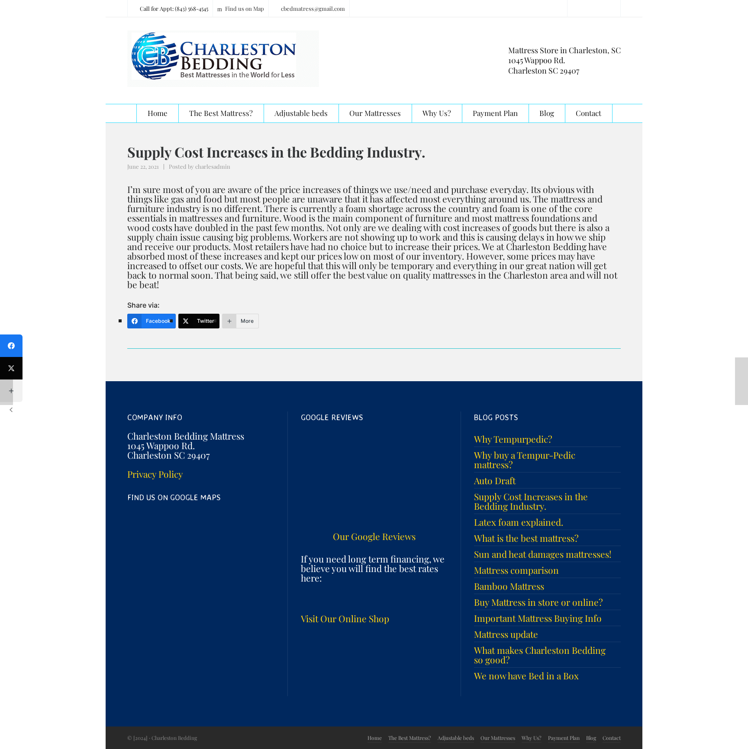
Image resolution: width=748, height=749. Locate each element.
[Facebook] (11, 345)
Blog (591, 737)
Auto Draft (495, 480)
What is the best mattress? (526, 538)
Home (375, 737)
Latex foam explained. (518, 522)
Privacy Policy (155, 474)
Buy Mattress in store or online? (538, 602)
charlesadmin (212, 166)
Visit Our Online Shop (345, 618)
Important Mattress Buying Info (538, 618)
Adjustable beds (456, 737)
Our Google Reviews (374, 536)
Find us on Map (244, 8)
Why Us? (532, 737)
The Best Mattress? (409, 737)
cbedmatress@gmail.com (313, 8)
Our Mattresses (497, 737)
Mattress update (506, 634)
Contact (612, 737)
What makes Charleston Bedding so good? (540, 654)
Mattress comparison (516, 570)
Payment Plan (564, 737)
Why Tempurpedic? (513, 439)
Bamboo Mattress (509, 586)
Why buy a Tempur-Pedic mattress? (524, 459)
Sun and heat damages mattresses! (543, 554)
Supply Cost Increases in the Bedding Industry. (531, 501)
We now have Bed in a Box (526, 675)
